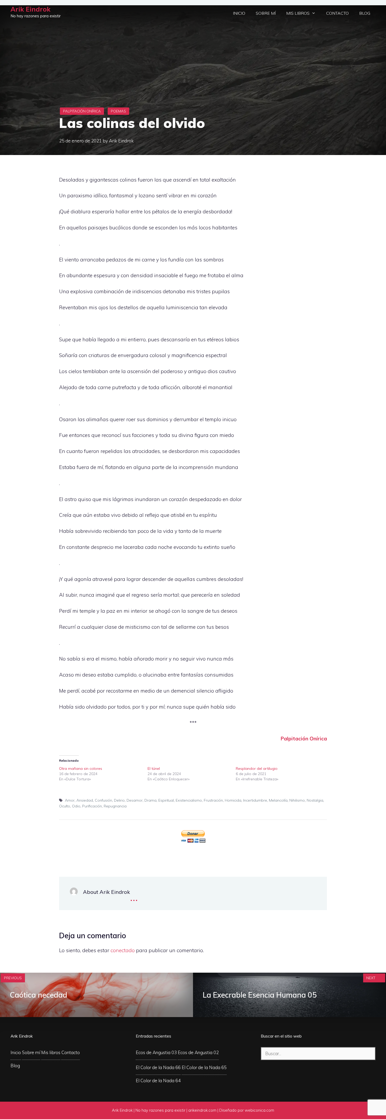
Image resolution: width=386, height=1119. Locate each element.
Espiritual (166, 800)
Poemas (118, 111)
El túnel (154, 768)
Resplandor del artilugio (257, 768)
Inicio (239, 13)
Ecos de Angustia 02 (198, 1052)
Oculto (64, 806)
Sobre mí (266, 13)
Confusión (103, 800)
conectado (123, 950)
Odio (76, 806)
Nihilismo (297, 800)
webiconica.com (259, 1110)
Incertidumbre (255, 800)
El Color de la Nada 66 (158, 1067)
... (134, 897)
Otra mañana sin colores (80, 768)
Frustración (213, 800)
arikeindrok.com (202, 1110)
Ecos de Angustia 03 (156, 1052)
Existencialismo (189, 800)
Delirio (119, 800)
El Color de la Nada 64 (158, 1080)
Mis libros (298, 13)
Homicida (233, 800)
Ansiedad (84, 800)
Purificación (92, 806)
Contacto (337, 13)
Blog (364, 13)
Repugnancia (115, 806)
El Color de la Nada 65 (204, 1067)
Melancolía (278, 800)
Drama (150, 800)
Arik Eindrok (30, 9)
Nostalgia (315, 800)
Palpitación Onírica (82, 111)
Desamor (135, 800)
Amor (70, 800)
